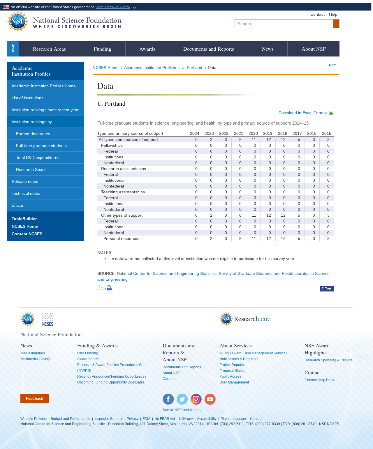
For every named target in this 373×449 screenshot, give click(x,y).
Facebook (168, 397)
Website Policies (33, 419)
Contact (317, 14)
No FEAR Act (164, 419)
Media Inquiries (32, 353)
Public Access (230, 376)
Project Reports (231, 365)
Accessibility (207, 419)
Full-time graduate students (41, 145)
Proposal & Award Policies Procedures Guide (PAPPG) (113, 368)
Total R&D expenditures (37, 157)
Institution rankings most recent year (45, 109)
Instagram (196, 397)
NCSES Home (106, 67)
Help (333, 14)
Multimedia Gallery (35, 359)
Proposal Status (231, 371)
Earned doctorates (33, 133)
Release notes (25, 181)
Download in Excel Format (303, 112)
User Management (234, 382)
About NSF (314, 48)
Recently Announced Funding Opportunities (111, 376)
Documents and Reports (208, 48)
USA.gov (186, 419)
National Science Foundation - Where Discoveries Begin (64, 21)
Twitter (181, 397)
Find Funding (87, 353)
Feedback (34, 398)
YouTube (210, 397)
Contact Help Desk (319, 380)
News (268, 48)
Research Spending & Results (328, 360)
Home (13, 48)
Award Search (88, 359)
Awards (147, 48)
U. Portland (192, 67)
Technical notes (26, 193)
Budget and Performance (70, 419)
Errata (17, 205)
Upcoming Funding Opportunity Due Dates (111, 382)
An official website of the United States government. (69, 6)
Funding (102, 48)
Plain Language (233, 419)
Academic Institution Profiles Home (44, 86)
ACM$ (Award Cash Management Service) (253, 353)
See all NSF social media (183, 410)
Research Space (31, 169)
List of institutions (27, 98)
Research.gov (216, 319)
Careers (169, 379)
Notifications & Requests (238, 359)
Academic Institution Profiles (150, 67)
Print (332, 65)
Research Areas (49, 48)
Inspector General (108, 419)
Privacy (132, 419)
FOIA (146, 419)
